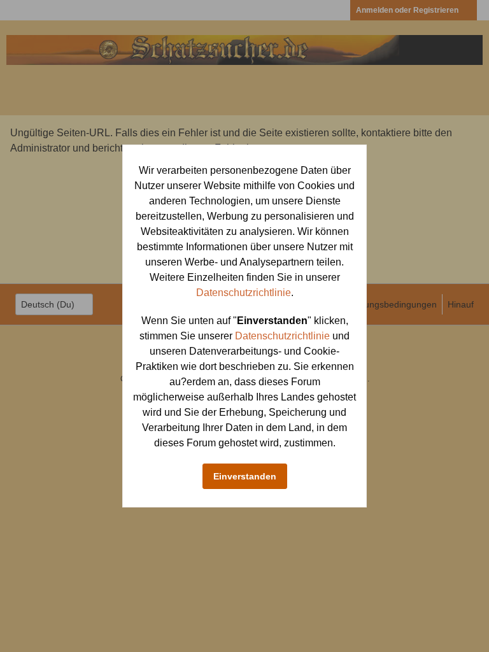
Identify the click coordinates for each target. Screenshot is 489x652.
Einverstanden (244, 476)
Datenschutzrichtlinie (243, 292)
